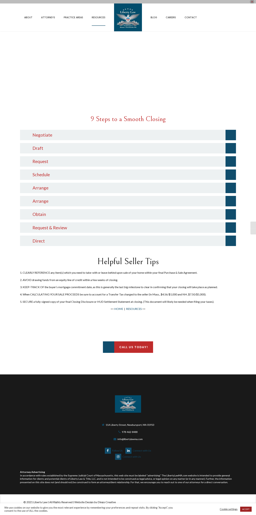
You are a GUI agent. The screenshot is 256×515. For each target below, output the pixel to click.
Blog (154, 17)
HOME (118, 308)
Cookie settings (229, 509)
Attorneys (48, 17)
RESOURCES (134, 308)
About (28, 17)
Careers (171, 17)
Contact (191, 17)
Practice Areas (73, 17)
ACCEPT (246, 509)
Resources (98, 17)
